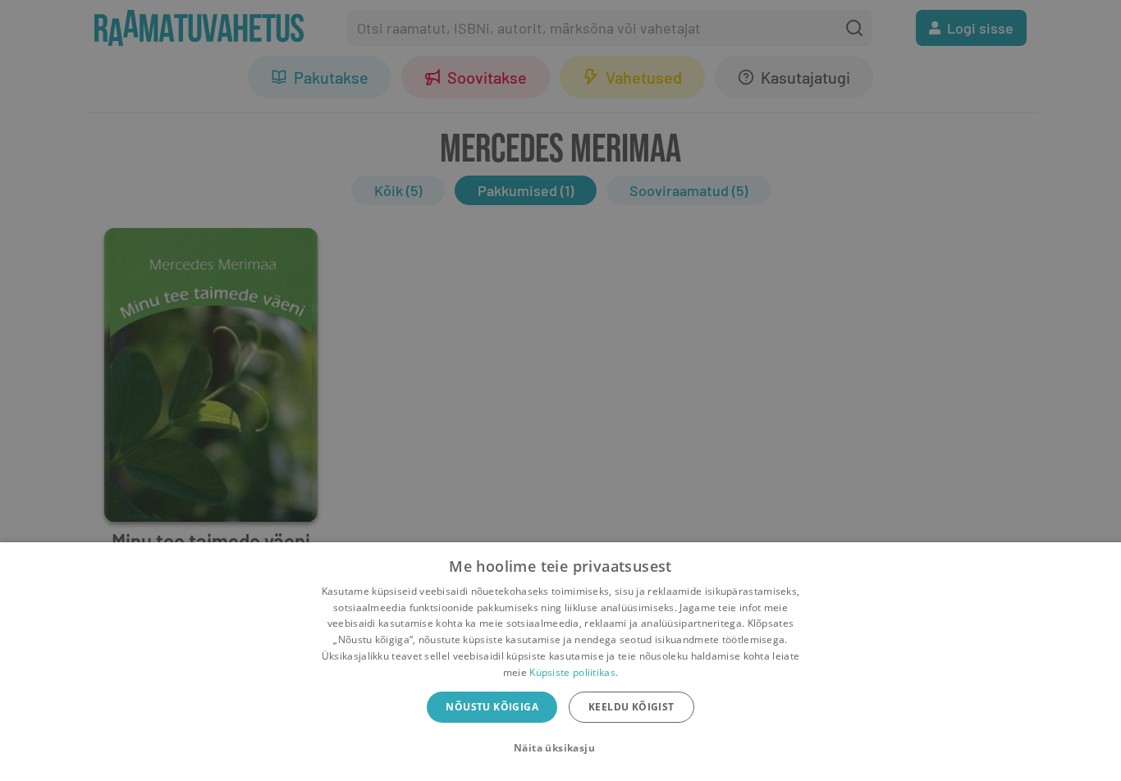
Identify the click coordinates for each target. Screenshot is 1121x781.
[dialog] (560, 661)
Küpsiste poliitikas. (573, 672)
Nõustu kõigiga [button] (492, 707)
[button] (560, 748)
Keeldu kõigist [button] (631, 707)
